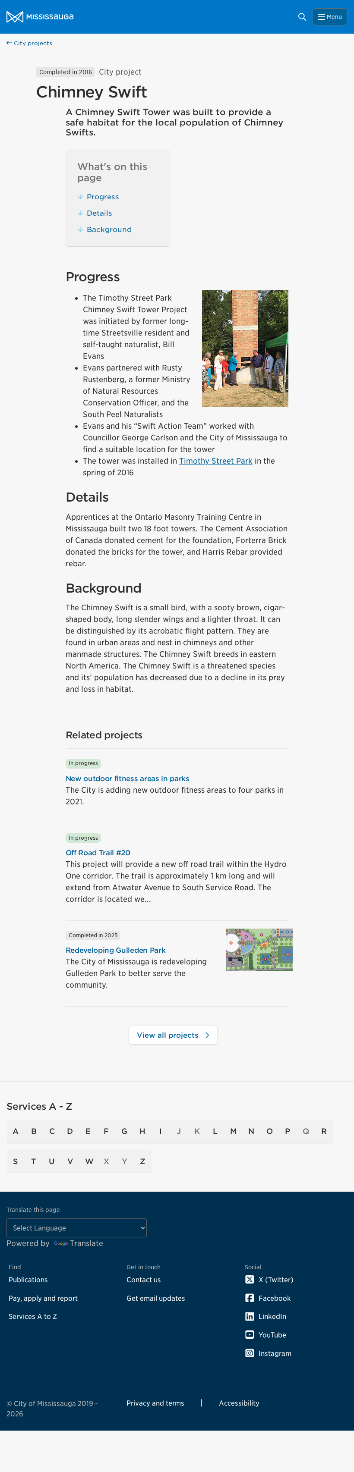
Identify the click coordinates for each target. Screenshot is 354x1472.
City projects (32, 43)
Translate (86, 1243)
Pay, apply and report (43, 1298)
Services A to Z (33, 1316)
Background (109, 229)
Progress (103, 196)
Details (99, 213)
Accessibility (239, 1403)
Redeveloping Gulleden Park (116, 950)
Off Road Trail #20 (98, 852)
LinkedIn (272, 1316)
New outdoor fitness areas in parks (128, 778)
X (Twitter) (276, 1279)
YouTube (272, 1335)
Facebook (275, 1298)
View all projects (169, 1035)
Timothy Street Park (216, 460)
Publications (28, 1279)
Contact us (143, 1279)
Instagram (275, 1353)
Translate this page (33, 1209)
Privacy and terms (155, 1403)
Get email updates (155, 1298)
